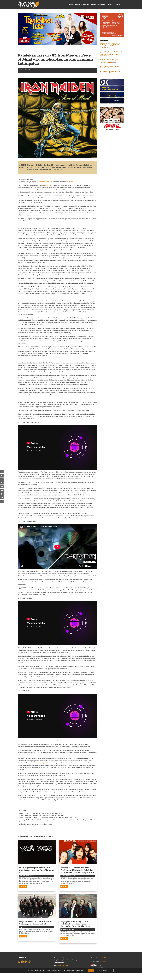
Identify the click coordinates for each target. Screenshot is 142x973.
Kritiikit (85, 5)
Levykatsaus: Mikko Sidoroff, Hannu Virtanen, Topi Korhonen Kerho (35, 922)
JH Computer (103, 961)
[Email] (2, 497)
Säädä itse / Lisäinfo (102, 970)
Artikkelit (78, 5)
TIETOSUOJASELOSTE (63, 965)
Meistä (110, 5)
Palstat (93, 5)
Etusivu (71, 5)
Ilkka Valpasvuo (64, 929)
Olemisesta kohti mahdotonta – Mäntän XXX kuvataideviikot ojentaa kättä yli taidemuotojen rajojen (110, 45)
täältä (71, 182)
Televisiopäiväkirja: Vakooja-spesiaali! (109, 67)
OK (91, 970)
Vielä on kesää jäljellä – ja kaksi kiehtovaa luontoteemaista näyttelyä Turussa (110, 61)
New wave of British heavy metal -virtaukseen (41, 763)
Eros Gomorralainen (24, 875)
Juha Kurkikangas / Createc (106, 958)
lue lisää (23, 886)
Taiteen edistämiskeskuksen (44, 182)
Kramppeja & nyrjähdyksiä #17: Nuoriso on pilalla (110, 72)
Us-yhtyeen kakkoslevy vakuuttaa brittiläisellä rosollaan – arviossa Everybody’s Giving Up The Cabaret (76, 924)
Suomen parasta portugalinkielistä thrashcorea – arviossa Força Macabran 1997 (36, 870)
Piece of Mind (48, 185)
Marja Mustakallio (24, 927)
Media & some (101, 5)
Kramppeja (118, 5)
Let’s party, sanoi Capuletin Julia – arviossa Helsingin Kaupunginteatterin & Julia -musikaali (111, 53)
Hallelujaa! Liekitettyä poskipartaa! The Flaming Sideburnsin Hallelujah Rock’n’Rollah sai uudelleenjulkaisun (77, 870)
